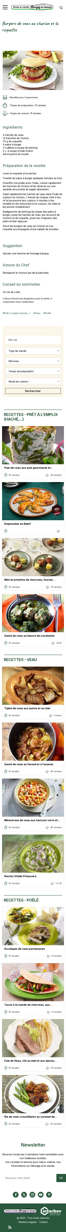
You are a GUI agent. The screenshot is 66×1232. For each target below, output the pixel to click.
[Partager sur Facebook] (4, 41)
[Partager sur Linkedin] (4, 45)
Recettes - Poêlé (21, 900)
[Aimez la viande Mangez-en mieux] (21, 1210)
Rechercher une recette (25, 331)
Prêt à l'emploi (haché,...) (17, 313)
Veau (37, 313)
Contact (43, 1222)
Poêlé (48, 313)
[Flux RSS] (36, 1227)
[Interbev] (51, 1210)
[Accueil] (32, 7)
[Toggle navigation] (5, 7)
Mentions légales (28, 1222)
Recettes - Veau (20, 659)
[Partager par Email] (4, 49)
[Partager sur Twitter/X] (4, 38)
